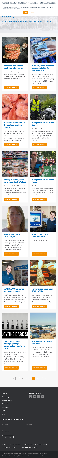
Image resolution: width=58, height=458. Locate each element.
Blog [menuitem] (3, 411)
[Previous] (18, 378)
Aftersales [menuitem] (5, 404)
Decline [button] (32, 12)
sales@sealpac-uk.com (31, 447)
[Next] (41, 378)
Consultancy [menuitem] (5, 397)
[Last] (45, 378)
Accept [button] (25, 12)
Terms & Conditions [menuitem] (7, 456)
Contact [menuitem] (4, 414)
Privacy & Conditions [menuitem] (19, 456)
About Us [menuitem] (4, 394)
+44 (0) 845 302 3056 (11, 447)
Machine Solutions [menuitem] (7, 400)
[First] (14, 378)
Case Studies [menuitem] (5, 407)
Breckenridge (47, 456)
